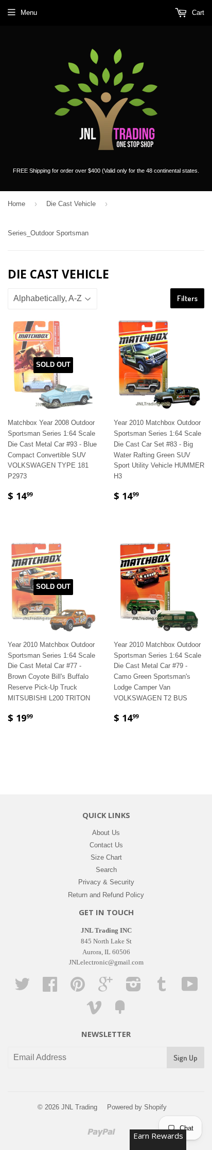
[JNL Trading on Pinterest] (77, 988)
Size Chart (106, 857)
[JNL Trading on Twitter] (22, 988)
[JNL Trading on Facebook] (50, 988)
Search (106, 870)
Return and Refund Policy (106, 895)
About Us (106, 833)
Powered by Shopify (137, 1107)
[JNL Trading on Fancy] (120, 1011)
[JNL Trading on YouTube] (190, 988)
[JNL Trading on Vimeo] (94, 1011)
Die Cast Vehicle (71, 204)
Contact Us (106, 845)
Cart (197, 12)
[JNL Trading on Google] (105, 988)
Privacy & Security (106, 882)
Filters (187, 298)
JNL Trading (79, 1107)
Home (16, 204)
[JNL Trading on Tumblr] (161, 988)
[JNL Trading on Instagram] (134, 988)
